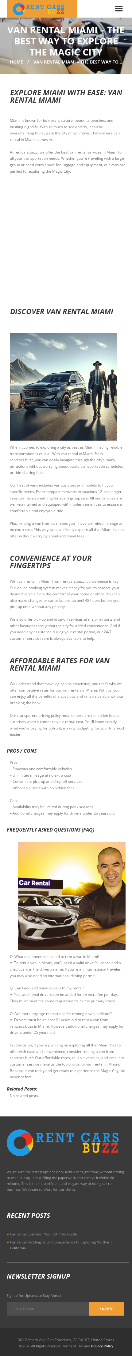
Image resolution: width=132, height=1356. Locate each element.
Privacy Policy (102, 1346)
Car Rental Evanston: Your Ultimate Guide (43, 1234)
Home (16, 62)
